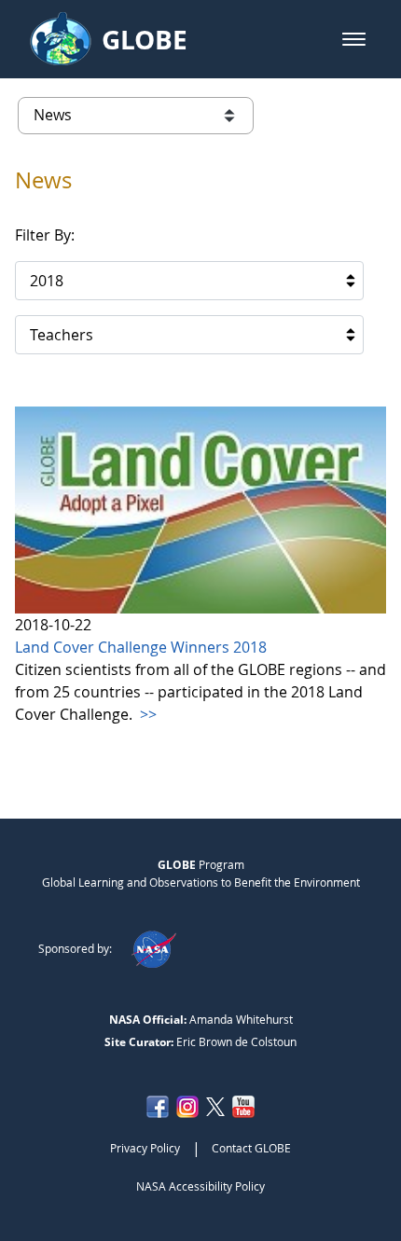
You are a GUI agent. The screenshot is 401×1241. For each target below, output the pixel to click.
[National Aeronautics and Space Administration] (153, 948)
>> (146, 714)
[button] (354, 39)
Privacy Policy (145, 1147)
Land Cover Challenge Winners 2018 (141, 647)
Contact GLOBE (251, 1147)
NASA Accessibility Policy (200, 1186)
